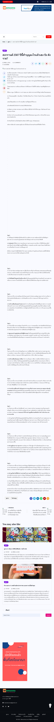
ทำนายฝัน (13, 714)
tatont (7, 552)
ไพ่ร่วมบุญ (14, 498)
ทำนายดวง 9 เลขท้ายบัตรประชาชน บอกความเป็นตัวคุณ (19, 585)
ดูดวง (9, 41)
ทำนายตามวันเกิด (28, 716)
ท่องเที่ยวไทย (31, 714)
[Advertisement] (27, 22)
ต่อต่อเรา (36, 716)
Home (4, 41)
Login (48, 37)
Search (48, 615)
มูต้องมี (43, 714)
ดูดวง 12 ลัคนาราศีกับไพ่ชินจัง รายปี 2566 (15, 549)
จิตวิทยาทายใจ (22, 714)
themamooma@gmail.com (10, 702)
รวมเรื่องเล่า (18, 716)
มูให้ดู (38, 714)
